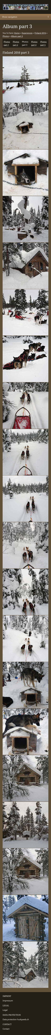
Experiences (27, 33)
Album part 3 (17, 36)
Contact (6, 1028)
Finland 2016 (40, 33)
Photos (6, 36)
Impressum (8, 1000)
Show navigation (9, 16)
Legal (5, 1010)
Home (17, 33)
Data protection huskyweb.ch (16, 1019)
